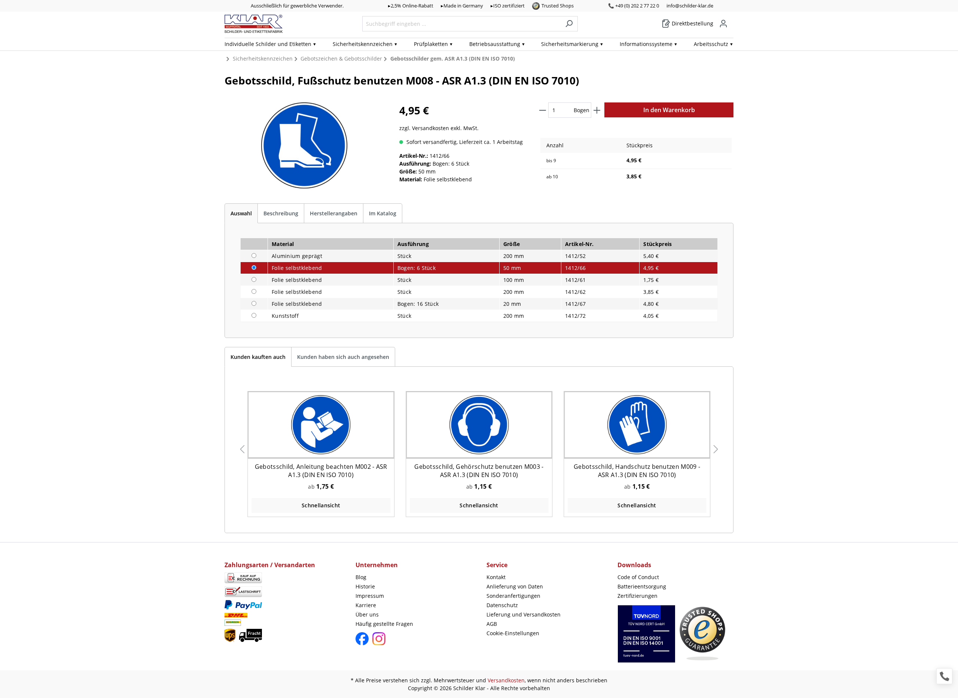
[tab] (241, 213)
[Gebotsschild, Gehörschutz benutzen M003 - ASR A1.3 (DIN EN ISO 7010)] (479, 425)
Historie (365, 586)
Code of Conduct (638, 577)
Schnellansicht (321, 505)
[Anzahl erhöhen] (597, 110)
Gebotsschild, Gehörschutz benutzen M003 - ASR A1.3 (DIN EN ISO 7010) (478, 470)
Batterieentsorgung (641, 586)
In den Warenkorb (669, 110)
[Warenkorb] (731, 21)
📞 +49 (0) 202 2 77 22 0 (633, 5)
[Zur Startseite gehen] (254, 24)
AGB (491, 623)
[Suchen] (569, 23)
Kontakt (496, 577)
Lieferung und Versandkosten (523, 614)
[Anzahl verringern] (542, 110)
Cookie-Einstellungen (512, 633)
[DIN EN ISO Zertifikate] (646, 637)
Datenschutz (502, 605)
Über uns (367, 614)
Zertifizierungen (637, 595)
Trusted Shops (557, 5)
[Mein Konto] (723, 23)
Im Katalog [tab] (382, 213)
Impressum (370, 595)
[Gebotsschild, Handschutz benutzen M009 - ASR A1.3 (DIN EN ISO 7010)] (637, 425)
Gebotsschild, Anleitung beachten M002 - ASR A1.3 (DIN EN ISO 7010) (321, 470)
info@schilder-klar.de (689, 5)
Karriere (366, 605)
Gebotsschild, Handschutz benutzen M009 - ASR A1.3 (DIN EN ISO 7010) (637, 470)
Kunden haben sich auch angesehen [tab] (343, 356)
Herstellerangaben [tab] (333, 213)
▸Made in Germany (462, 5)
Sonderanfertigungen (513, 595)
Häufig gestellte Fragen (384, 623)
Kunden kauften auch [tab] (258, 356)
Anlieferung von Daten (514, 586)
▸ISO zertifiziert (508, 5)
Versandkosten (506, 680)
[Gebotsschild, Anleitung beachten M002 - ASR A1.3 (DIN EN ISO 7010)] (321, 425)
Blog (361, 577)
